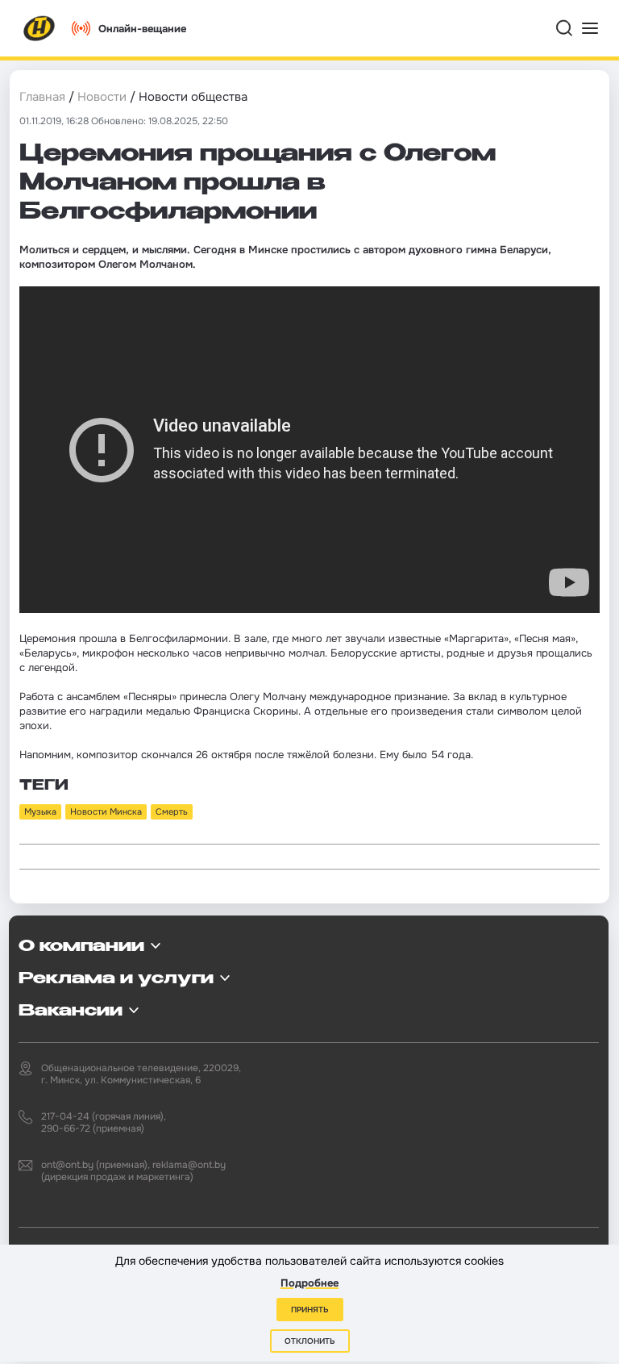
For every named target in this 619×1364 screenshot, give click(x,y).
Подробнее (309, 1283)
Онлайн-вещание (142, 28)
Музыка (40, 811)
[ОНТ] (39, 28)
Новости (102, 97)
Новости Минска (106, 811)
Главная (42, 97)
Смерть (172, 811)
